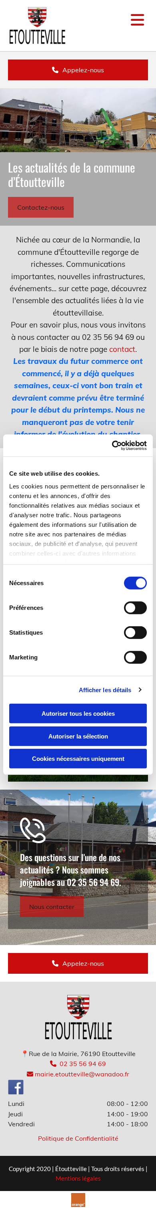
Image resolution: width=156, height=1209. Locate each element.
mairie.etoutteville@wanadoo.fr (78, 1074)
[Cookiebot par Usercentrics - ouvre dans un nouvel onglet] (112, 445)
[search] (145, 9)
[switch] (135, 608)
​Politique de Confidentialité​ (78, 1138)
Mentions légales (78, 1178)
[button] (78, 70)
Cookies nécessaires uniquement (78, 758)
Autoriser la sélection (78, 736)
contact (122, 349)
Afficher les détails (105, 689)
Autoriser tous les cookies (78, 713)
